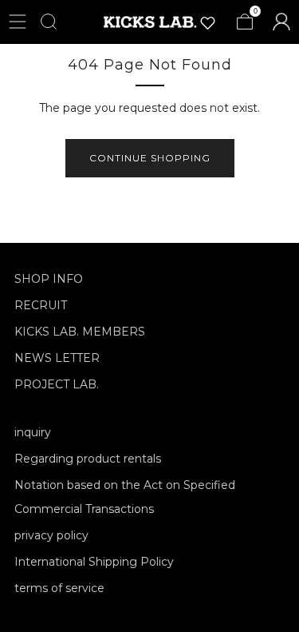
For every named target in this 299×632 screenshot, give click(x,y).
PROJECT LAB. (56, 384)
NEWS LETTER (57, 358)
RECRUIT (40, 305)
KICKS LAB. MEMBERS (79, 331)
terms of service (59, 588)
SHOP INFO (48, 279)
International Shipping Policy (94, 561)
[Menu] (17, 21)
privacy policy (51, 535)
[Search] (48, 21)
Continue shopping (149, 158)
